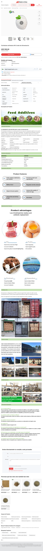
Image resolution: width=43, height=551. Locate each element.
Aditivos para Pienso (15, 8)
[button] (38, 83)
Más (2, 539)
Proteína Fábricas (5, 532)
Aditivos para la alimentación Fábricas (8, 535)
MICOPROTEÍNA (24, 518)
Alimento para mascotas (15, 516)
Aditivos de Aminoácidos (23, 8)
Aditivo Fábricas (13, 532)
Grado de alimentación (22, 532)
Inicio (2, 8)
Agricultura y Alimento (7, 8)
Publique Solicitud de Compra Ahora (16, 470)
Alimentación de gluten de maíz (27, 520)
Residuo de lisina (4, 516)
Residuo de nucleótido (15, 518)
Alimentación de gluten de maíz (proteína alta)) (37, 518)
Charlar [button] (32, 54)
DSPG (12, 520)
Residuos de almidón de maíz (6, 518)
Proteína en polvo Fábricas (22, 535)
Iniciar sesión (4, 75)
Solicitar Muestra (24, 57)
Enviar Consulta (11, 54)
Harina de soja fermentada (26, 516)
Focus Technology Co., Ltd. (19, 543)
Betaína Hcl (3, 520)
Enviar (11, 468)
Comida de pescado (35, 516)
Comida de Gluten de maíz (36, 520)
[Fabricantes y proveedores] (21, 2)
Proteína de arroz (32, 535)
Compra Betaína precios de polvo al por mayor (10, 537)
